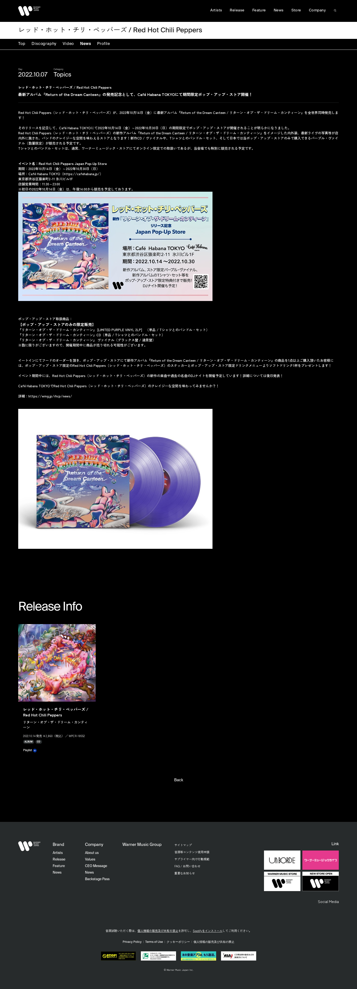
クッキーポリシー (178, 942)
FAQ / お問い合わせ (187, 866)
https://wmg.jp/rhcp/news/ (50, 396)
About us (92, 853)
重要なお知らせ (184, 873)
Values (90, 859)
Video (68, 44)
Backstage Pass (97, 879)
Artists (216, 10)
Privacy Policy (132, 942)
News (85, 44)
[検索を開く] (335, 10)
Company (317, 10)
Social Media (328, 901)
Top (21, 44)
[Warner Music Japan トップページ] (29, 11)
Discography (44, 44)
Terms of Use (154, 942)
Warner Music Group (142, 845)
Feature (259, 10)
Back (178, 780)
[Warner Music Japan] (29, 846)
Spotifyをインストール (207, 931)
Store (296, 10)
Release (237, 10)
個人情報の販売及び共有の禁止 (157, 931)
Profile (103, 44)
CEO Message (96, 866)
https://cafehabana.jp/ (82, 173)
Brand (58, 845)
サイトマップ (183, 845)
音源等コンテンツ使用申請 (191, 852)
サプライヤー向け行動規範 (191, 859)
